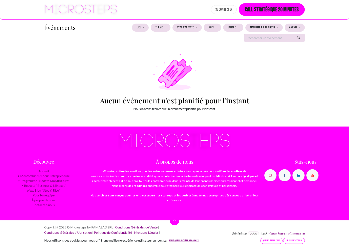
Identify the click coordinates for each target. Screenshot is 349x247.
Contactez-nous (44, 205)
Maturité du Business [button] (263, 27)
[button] (174, 220)
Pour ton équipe (44, 195)
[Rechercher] (298, 38)
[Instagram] (270, 175)
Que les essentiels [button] (271, 240)
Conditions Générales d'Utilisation (68, 232)
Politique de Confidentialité (113, 232)
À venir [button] (293, 27)
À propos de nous (43, 200)
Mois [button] (211, 27)
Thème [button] (159, 27)
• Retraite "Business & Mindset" (43, 185)
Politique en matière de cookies (184, 240)
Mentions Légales (146, 232)
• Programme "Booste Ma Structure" (43, 181)
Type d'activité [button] (186, 27)
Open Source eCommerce (287, 233)
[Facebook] (285, 175)
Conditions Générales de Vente (136, 227)
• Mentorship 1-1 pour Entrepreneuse (44, 176)
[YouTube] (312, 175)
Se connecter (223, 9)
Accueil (44, 171)
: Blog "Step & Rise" (43, 190)
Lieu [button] (139, 27)
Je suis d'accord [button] (294, 240)
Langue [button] (232, 27)
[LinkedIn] (298, 175)
